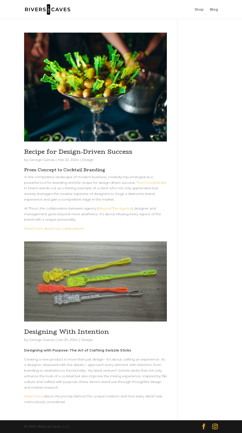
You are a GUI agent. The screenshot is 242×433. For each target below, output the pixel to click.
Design (88, 160)
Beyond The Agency (115, 208)
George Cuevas (42, 160)
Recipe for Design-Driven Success (78, 151)
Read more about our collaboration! (54, 228)
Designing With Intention (66, 331)
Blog (214, 10)
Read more (33, 396)
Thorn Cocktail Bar (151, 182)
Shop (199, 10)
